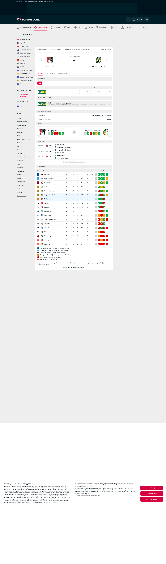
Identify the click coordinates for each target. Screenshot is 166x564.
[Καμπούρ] (42, 244)
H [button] (77, 170)
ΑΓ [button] (66, 170)
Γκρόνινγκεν (48, 211)
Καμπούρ (47, 244)
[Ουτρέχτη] (42, 240)
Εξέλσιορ (47, 207)
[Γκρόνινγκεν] (42, 211)
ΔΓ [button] (87, 170)
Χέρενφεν (47, 215)
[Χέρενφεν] (42, 215)
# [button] (37, 170)
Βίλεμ (46, 232)
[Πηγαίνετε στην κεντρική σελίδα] (32, 19)
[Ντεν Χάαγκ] (42, 236)
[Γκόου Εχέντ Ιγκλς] (42, 191)
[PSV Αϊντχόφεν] (42, 178)
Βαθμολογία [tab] (63, 73)
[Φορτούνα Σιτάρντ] (42, 195)
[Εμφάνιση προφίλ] (50, 60)
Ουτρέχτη (47, 240)
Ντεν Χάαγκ (48, 236)
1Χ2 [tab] (40, 83)
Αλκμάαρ (47, 174)
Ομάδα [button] (43, 170)
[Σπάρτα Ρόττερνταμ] (42, 219)
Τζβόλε (46, 228)
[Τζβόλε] (42, 228)
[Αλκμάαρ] (42, 174)
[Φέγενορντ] (42, 182)
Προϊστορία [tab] (51, 73)
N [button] (70, 170)
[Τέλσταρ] (42, 223)
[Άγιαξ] (42, 187)
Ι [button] (73, 170)
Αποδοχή (152, 488)
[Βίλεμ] (42, 232)
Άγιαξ (46, 187)
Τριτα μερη (52, 502)
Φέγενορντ (47, 183)
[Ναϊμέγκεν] (42, 199)
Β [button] (91, 170)
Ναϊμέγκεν (50, 66)
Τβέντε (46, 203)
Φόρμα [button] (103, 170)
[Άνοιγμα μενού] (146, 19)
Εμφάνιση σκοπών (152, 499)
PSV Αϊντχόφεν (49, 178)
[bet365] (42, 92)
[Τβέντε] (42, 203)
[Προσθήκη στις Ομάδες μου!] (41, 60)
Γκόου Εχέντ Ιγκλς (50, 191)
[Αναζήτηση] (128, 19)
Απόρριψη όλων (152, 493)
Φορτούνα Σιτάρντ (98, 66)
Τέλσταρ (47, 224)
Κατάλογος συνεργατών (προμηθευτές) (87, 495)
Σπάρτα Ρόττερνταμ (50, 219)
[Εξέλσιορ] (42, 207)
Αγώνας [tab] (40, 73)
